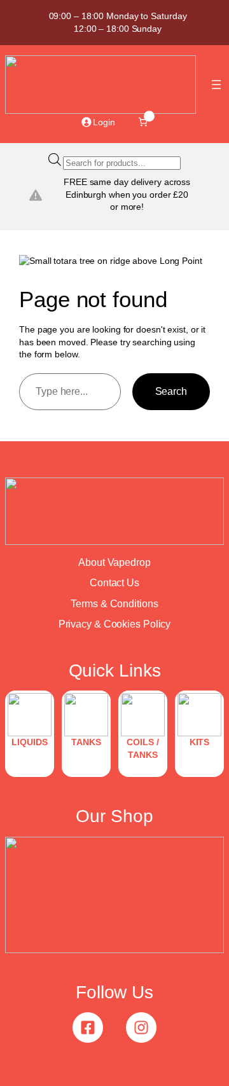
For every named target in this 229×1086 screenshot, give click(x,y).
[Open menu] (216, 84)
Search (171, 391)
